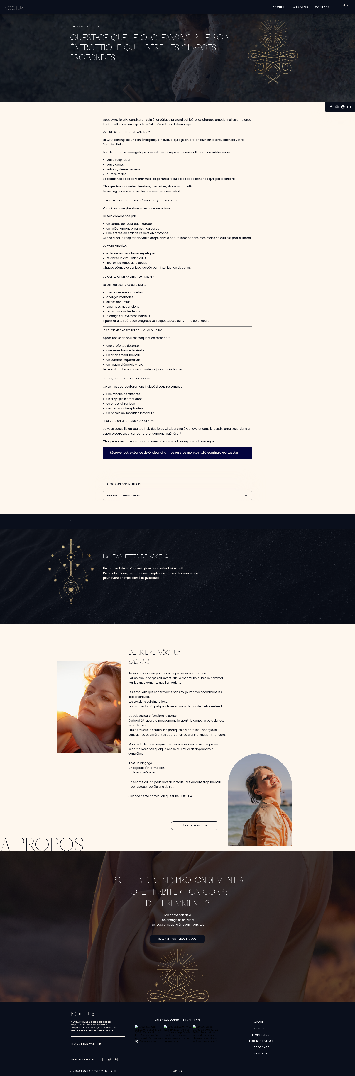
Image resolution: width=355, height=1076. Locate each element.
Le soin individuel (260, 1041)
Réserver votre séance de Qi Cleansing (138, 452)
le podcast (261, 1047)
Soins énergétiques (84, 26)
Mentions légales (80, 1071)
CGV (94, 1071)
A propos (260, 1028)
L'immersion (260, 1035)
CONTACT (260, 1053)
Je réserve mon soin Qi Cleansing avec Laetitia (204, 452)
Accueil (260, 1022)
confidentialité (107, 1071)
